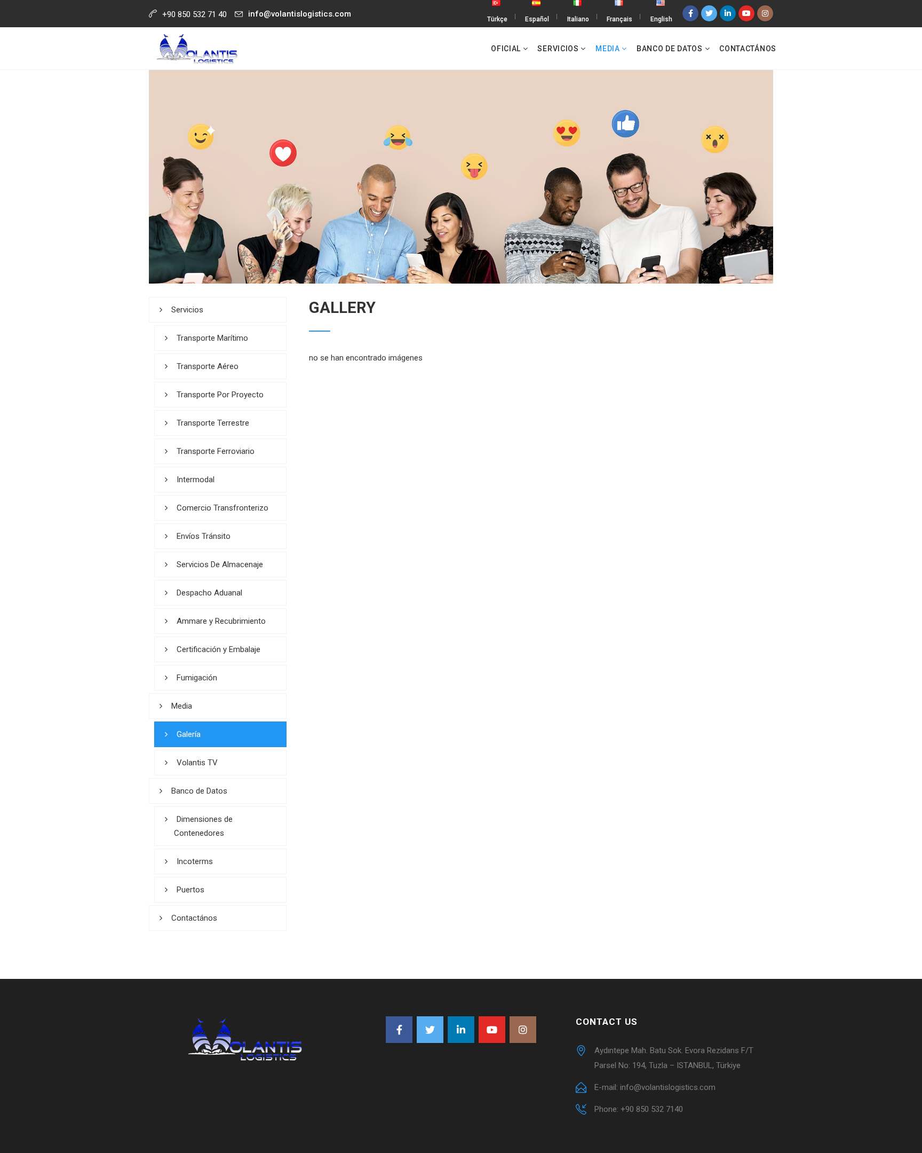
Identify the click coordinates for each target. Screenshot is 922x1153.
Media (608, 48)
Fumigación (197, 678)
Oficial (507, 48)
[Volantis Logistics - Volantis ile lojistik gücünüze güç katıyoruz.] (199, 48)
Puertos (190, 890)
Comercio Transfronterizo (222, 508)
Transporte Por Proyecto (220, 394)
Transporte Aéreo (208, 366)
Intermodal (195, 479)
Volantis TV (197, 762)
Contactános (747, 48)
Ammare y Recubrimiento (221, 621)
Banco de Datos (671, 48)
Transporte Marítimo (212, 338)
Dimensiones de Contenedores (203, 826)
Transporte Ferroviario (216, 451)
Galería (189, 734)
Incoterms (195, 861)
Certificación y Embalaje (218, 649)
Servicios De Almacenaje (220, 564)
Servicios (559, 48)
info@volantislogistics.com (299, 14)
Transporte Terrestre (213, 423)
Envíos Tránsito (203, 536)
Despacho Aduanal (209, 593)
